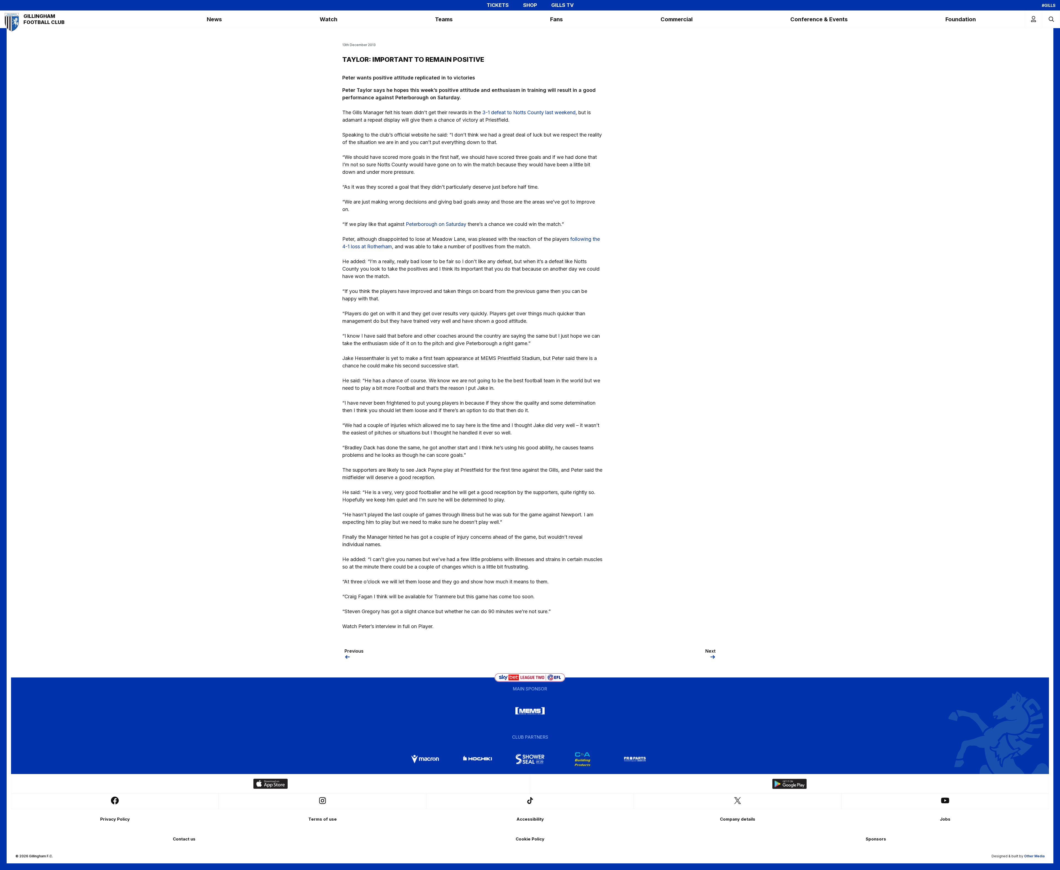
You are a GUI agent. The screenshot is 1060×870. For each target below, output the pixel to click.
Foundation (960, 19)
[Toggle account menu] (1033, 19)
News (214, 19)
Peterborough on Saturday (436, 224)
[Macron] (425, 759)
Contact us (184, 839)
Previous (354, 651)
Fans (556, 19)
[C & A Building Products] (582, 759)
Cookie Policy (530, 839)
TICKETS (498, 5)
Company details (737, 819)
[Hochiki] (477, 759)
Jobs (945, 819)
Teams (444, 19)
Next (710, 651)
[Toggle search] (1051, 19)
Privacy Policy (115, 819)
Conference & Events (819, 19)
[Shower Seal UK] (530, 759)
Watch (328, 19)
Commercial (677, 19)
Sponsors (876, 839)
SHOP (530, 5)
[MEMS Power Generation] (530, 711)
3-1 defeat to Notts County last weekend (529, 112)
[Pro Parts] (635, 759)
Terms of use (322, 819)
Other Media (1034, 856)
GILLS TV (562, 5)
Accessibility (530, 819)
